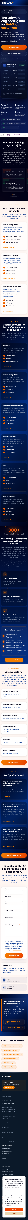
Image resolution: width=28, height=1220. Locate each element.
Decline (14, 1213)
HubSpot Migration (6, 1148)
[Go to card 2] (13, 194)
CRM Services (5, 1153)
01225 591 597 (7, 1100)
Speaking (4, 1158)
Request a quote (14, 47)
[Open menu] (24, 2)
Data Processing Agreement (8, 1122)
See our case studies (14, 53)
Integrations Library (7, 1169)
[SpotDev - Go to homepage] (8, 2)
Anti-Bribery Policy (6, 1127)
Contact (4, 1161)
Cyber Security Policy (6, 1137)
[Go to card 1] (12, 194)
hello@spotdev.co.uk (13, 981)
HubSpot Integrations (7, 1151)
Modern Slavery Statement (7, 1132)
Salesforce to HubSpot (7, 1171)
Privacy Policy (17, 950)
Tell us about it (7, 1087)
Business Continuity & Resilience (9, 1141)
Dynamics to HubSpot (7, 1174)
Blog (3, 1156)
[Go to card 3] (14, 194)
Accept (14, 1209)
